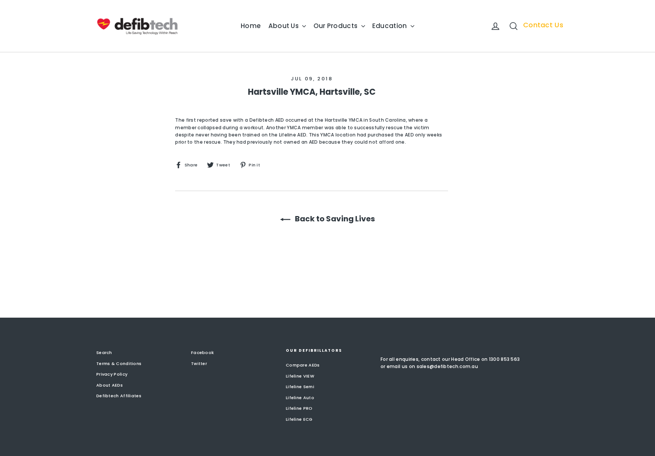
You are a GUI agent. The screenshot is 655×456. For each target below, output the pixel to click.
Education (390, 25)
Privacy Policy (111, 374)
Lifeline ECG (299, 419)
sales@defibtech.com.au (447, 366)
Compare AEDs (303, 365)
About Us (284, 25)
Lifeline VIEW (300, 376)
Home (251, 25)
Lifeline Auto (300, 398)
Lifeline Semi (300, 387)
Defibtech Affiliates (118, 396)
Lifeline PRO (299, 408)
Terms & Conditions (118, 363)
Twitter (199, 363)
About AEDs (109, 385)
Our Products (336, 25)
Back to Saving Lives (334, 218)
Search (104, 352)
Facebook (202, 352)
